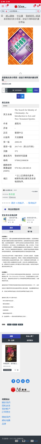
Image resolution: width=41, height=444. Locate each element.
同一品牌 (11, 340)
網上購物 (10, 16)
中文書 (20, 16)
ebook (9, 324)
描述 (11, 228)
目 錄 (11, 231)
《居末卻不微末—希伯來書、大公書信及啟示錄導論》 (14, 218)
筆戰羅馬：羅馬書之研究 (11, 363)
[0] (7, 6)
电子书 (14, 324)
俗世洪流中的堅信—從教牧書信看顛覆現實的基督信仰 (33, 218)
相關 (11, 336)
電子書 (30, 231)
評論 (29, 228)
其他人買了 (30, 336)
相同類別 (30, 340)
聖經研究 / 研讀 (33, 16)
